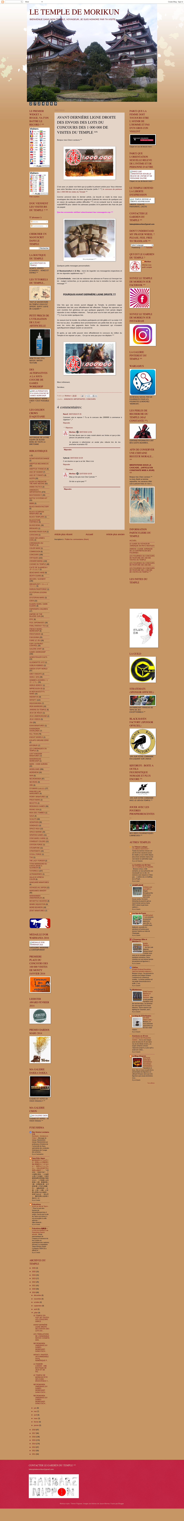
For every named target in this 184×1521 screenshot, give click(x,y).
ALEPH (32, 478)
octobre (37, 1302)
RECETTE (33, 803)
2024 (34, 1275)
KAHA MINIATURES (36, 726)
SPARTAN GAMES (36, 835)
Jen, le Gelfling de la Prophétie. (142, 867)
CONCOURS (91, 399)
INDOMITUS (34, 697)
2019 (34, 1292)
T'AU (31, 857)
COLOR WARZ (34, 548)
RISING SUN (34, 809)
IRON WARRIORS (36, 706)
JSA (31, 722)
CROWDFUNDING (36, 561)
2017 (34, 1433)
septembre (38, 1306)
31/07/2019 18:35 (85, 474)
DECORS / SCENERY (37, 579)
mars (36, 1418)
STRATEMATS (34, 851)
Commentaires (37, 226)
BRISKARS (33, 528)
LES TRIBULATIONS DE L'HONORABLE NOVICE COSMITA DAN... (41, 1337)
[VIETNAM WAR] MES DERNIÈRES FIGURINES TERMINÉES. (148, 1062)
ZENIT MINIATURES (37, 911)
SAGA (31, 816)
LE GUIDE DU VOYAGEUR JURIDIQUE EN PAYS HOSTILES (142, 545)
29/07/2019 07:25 (75, 414)
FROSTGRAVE (35, 634)
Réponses (69, 428)
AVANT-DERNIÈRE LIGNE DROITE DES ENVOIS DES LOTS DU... (41, 1328)
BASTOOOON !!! (35, 495)
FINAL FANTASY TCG (37, 626)
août (36, 1309)
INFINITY (32, 700)
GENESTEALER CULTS (38, 657)
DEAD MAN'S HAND (36, 573)
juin (35, 1408)
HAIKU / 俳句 (34, 677)
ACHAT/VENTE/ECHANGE (39, 459)
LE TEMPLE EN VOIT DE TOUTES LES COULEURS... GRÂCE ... (41, 1318)
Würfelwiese (137, 990)
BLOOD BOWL (34, 525)
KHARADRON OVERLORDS (34, 730)
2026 (34, 1268)
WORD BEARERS (36, 907)
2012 (34, 1451)
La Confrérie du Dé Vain (141, 865)
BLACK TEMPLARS (36, 517)
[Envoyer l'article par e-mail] (82, 396)
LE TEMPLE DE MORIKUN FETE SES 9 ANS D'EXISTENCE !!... (41, 1378)
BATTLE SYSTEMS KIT (38, 498)
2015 (34, 1440)
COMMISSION (34, 551)
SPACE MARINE (35, 832)
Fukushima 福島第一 (40, 1228)
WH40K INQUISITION (37, 904)
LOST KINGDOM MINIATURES (35, 755)
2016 (34, 1437)
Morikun (72, 432)
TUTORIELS (34, 871)
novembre (38, 1299)
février (36, 1422)
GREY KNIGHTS (35, 674)
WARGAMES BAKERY (37, 891)
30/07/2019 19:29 (76, 458)
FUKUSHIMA (34, 637)
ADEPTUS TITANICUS (37, 469)
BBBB (31, 503)
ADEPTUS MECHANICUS (39, 464)
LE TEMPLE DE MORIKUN (74, 12)
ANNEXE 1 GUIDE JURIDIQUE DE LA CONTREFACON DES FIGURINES (141, 551)
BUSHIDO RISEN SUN (37, 532)
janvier (36, 1425)
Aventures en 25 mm (140, 1036)
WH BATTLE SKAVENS (38, 901)
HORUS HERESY (35, 685)
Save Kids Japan (38, 1158)
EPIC (31, 619)
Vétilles (135, 967)
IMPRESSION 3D (35, 689)
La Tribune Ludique (139, 847)
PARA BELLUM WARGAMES (35, 792)
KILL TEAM (33, 734)
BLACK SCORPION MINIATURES (36, 513)
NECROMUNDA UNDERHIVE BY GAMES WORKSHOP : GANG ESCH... (40, 1347)
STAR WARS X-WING (37, 838)
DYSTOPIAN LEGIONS (38, 592)
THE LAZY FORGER (37, 861)
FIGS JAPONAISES (36, 623)
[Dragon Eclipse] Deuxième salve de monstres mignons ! (142, 970)
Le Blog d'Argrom (139, 1056)
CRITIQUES (33, 558)
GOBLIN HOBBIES (36, 665)
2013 (34, 1447)
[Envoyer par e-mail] (86, 396)
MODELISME (34, 769)
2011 (34, 1454)
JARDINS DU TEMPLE (37, 710)
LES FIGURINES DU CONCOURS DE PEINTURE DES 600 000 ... (142, 564)
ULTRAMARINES (35, 874)
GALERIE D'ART (35, 649)
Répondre (66, 423)
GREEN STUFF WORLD (38, 669)
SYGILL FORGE (35, 854)
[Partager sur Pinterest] (96, 396)
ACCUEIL (133, 541)
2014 (34, 1444)
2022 (34, 1282)
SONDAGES (34, 825)
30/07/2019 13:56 (85, 432)
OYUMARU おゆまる (37, 788)
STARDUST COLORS (37, 841)
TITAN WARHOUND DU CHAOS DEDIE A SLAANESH (38, 866)
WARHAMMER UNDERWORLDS (35, 897)
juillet (36, 1313)
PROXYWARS (34, 800)
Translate (149, 247)
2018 (34, 1430)
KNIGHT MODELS (36, 737)
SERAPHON (34, 822)
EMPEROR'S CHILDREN (38, 609)
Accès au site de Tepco (40, 1206)
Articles (35, 222)
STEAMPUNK (34, 848)
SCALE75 (33, 819)
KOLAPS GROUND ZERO (39, 740)
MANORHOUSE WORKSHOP (35, 760)
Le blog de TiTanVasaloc (141, 1016)
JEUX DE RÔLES (35, 713)
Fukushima (36, 1204)
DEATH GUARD (35, 576)
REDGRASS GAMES (37, 806)
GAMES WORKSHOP (37, 652)
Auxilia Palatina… (147, 944)
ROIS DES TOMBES (37, 813)
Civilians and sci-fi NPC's (147, 888)
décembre (38, 1295)
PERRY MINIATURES (37, 797)
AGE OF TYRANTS (36, 475)
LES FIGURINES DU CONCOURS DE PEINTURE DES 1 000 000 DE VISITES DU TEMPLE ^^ (142, 570)
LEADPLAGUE (137, 885)
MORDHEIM (33, 772)
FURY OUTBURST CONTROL (36, 645)
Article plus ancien (115, 534)
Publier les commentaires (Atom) (77, 539)
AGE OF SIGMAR (36, 472)
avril (35, 1415)
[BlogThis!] (89, 396)
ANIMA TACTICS (35, 487)
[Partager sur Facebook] (93, 396)
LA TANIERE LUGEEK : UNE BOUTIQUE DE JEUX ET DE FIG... (40, 1368)
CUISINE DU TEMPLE (37, 564)
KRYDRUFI (33, 745)
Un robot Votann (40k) (147, 1019)
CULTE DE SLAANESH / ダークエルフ (38, 568)
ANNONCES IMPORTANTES (74, 399)
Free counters (34, 197)
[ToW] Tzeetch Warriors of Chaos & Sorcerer (148, 995)
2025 (34, 1272)
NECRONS (33, 782)
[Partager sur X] (91, 396)
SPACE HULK (34, 829)
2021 (34, 1285)
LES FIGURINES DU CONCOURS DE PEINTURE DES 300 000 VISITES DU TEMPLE (142, 558)
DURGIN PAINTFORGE (38, 589)
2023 (34, 1278)
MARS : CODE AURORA (38, 764)
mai (35, 1411)
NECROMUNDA (35, 779)
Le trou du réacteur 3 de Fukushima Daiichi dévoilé (40, 1232)
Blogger (121, 1504)
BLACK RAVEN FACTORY (39, 507)
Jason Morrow (105, 1504)
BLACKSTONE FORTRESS (34, 521)
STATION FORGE (36, 845)
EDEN (31, 601)
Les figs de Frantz (139, 913)
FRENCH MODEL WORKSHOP (35, 630)
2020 (34, 1289)
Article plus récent (63, 534)
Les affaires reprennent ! (140, 849)
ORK (31, 785)
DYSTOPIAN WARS (36, 598)
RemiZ (65, 414)
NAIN (31, 776)
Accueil (89, 534)
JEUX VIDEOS (34, 719)
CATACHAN (33, 535)
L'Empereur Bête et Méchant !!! (139, 940)
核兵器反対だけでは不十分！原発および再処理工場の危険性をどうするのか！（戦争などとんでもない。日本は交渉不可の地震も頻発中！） (40, 1165)
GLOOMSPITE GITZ (37, 662)
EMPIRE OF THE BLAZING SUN (35, 615)
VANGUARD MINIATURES (39, 882)
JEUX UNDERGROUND (38, 716)
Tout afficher (151, 1083)
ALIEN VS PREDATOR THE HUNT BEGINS (37, 483)
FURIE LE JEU (34, 640)
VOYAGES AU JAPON (37, 888)
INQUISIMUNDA (35, 703)
